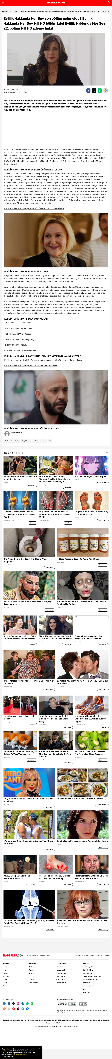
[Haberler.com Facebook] (9, 1004)
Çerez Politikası (88, 973)
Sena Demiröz (16, 432)
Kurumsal (86, 963)
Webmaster (86, 983)
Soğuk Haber (26, 441)
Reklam (86, 955)
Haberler (6, 963)
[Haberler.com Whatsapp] (27, 1004)
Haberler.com (61, 963)
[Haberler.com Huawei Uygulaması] (82, 1004)
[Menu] (3, 2)
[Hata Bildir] (51, 1026)
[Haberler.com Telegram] (22, 1009)
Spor (4, 970)
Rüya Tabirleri (60, 979)
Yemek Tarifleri (61, 983)
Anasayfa (5, 11)
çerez (4, 1051)
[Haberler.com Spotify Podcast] (32, 1004)
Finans (31, 973)
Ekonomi (6, 967)
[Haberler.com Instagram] (18, 1004)
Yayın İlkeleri (106, 955)
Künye (98, 955)
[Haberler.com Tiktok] (18, 1009)
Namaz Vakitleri (61, 970)
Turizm (31, 976)
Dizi (50, 441)
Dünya (5, 986)
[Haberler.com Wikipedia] (9, 1009)
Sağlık (31, 967)
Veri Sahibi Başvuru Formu (92, 979)
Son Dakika (6, 976)
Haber (48, 1023)
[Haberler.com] (13, 955)
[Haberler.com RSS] (4, 1009)
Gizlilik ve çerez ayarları (40, 1026)
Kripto (5, 979)
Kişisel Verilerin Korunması (92, 976)
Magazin (43, 441)
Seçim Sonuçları (61, 973)
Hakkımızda (78, 955)
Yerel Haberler (34, 983)
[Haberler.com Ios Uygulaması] (62, 1004)
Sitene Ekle (86, 992)
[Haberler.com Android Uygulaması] (72, 1004)
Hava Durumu (60, 967)
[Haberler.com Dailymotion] (27, 1009)
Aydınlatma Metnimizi (19, 1054)
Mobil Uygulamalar (89, 986)
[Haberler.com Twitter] (13, 1004)
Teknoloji (32, 970)
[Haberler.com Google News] (4, 1004)
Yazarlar (32, 979)
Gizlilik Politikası (88, 970)
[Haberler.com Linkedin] (22, 1004)
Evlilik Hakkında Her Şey (12, 441)
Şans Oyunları (61, 976)
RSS (84, 989)
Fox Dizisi (35, 441)
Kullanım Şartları (88, 967)
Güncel (14, 11)
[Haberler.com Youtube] (13, 1009)
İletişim (92, 955)
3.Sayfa (5, 983)
